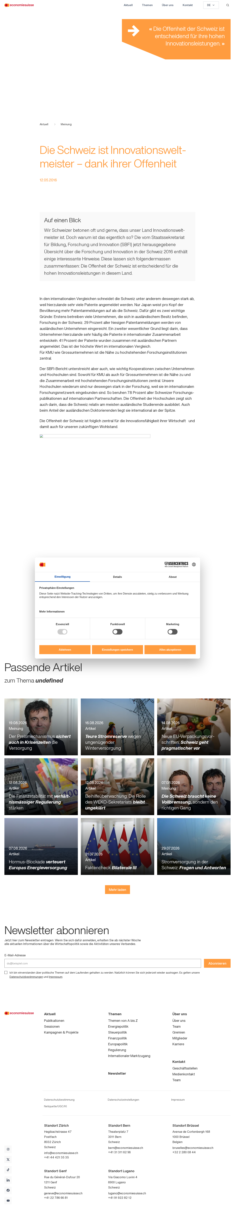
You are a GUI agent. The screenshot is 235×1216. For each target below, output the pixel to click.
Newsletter (117, 1073)
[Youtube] (8, 1200)
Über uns (167, 5)
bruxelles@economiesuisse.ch (192, 1148)
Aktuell (128, 5)
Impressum (55, 977)
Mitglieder (179, 1038)
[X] (8, 1159)
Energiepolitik (118, 1026)
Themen (147, 5)
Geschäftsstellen (185, 1068)
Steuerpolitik (117, 1032)
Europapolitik (118, 1044)
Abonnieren (217, 963)
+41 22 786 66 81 (56, 1197)
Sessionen (52, 1026)
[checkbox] (5, 972)
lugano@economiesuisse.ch (127, 1193)
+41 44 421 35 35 (56, 1157)
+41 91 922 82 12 (119, 1197)
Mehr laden (117, 889)
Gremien (178, 1032)
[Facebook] (8, 1190)
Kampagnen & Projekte (61, 1032)
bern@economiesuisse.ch (125, 1148)
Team (176, 1026)
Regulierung (117, 1049)
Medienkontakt (183, 1074)
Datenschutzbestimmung (59, 1100)
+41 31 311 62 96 (119, 1152)
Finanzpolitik (117, 1038)
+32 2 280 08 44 (184, 1152)
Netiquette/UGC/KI (55, 1106)
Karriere (178, 1044)
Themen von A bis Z (123, 1020)
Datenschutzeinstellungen (123, 1100)
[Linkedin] (8, 1180)
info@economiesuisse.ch (61, 1153)
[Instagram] (8, 1149)
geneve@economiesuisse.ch (63, 1193)
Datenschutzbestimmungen (26, 977)
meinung (66, 124)
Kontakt (188, 5)
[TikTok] (8, 1169)
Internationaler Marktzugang (129, 1055)
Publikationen (54, 1020)
